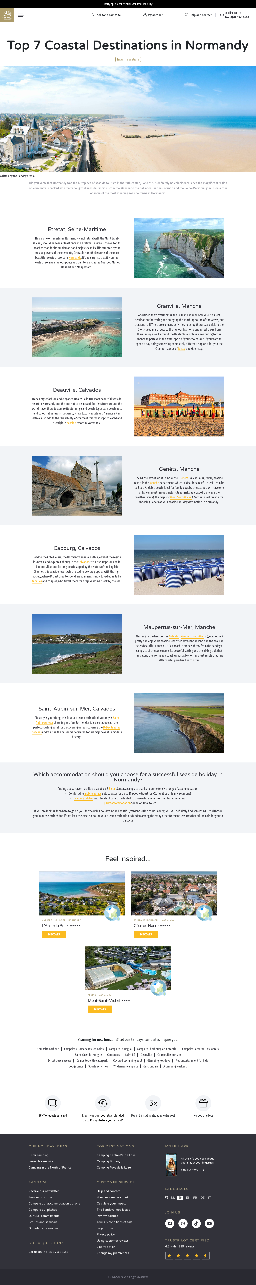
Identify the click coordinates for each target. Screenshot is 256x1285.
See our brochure (40, 1197)
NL (173, 1198)
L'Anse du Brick (55, 925)
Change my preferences (113, 1253)
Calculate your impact (111, 1203)
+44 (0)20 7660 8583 (55, 1252)
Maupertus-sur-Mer (192, 636)
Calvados (83, 562)
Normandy (75, 257)
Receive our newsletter (44, 1191)
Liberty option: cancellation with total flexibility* (128, 4)
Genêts (184, 478)
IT (209, 1198)
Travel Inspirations (128, 59)
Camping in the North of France (50, 1167)
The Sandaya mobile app (113, 1209)
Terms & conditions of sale (114, 1222)
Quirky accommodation (117, 803)
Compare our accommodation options (54, 1203)
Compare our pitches (43, 1209)
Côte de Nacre (146, 925)
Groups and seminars (43, 1222)
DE (203, 1198)
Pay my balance (107, 1216)
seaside (71, 423)
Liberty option (106, 1247)
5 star (112, 789)
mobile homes (92, 793)
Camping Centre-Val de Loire (116, 1155)
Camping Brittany (108, 1161)
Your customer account (112, 1197)
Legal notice (105, 1228)
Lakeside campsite (41, 1161)
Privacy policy (106, 1234)
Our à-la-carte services (43, 1228)
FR (195, 1198)
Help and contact (108, 1191)
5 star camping (39, 1155)
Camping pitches (83, 798)
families (37, 581)
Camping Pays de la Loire (114, 1167)
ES (188, 1198)
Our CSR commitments (44, 1216)
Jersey (181, 349)
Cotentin (174, 636)
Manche (154, 483)
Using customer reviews (113, 1240)
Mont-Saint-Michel (181, 497)
